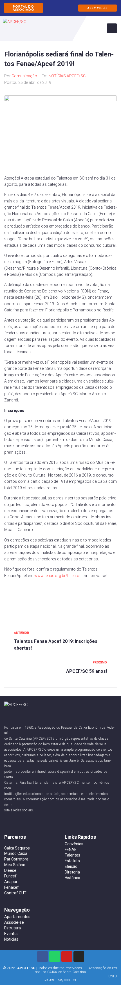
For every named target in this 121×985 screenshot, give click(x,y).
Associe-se (14, 922)
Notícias (11, 939)
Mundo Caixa (15, 853)
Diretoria (72, 872)
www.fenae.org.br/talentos (58, 575)
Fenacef (11, 887)
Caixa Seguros (17, 848)
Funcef (10, 876)
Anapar (10, 881)
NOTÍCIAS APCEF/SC (67, 76)
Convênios (74, 844)
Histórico (72, 877)
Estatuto (72, 861)
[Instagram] (78, 956)
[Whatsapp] (54, 956)
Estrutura (12, 928)
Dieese (10, 870)
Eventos (11, 933)
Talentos (72, 855)
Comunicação (24, 76)
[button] (23, 8)
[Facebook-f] (42, 956)
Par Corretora (16, 859)
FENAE (71, 849)
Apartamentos (17, 916)
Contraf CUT (15, 893)
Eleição (71, 866)
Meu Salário (14, 864)
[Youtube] (66, 956)
